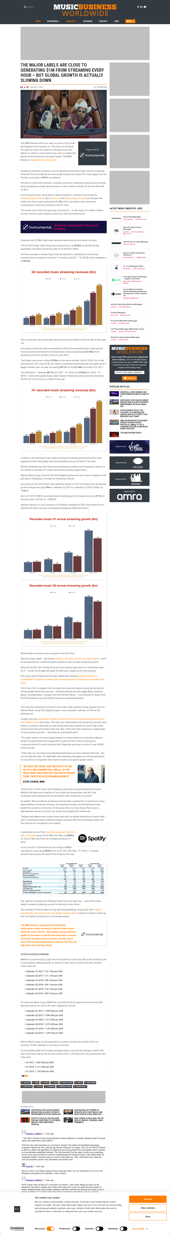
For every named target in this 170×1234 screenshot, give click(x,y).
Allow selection (148, 1208)
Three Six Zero (141, 219)
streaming (51, 1086)
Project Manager (118, 312)
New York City (128, 257)
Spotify (68, 691)
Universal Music (65, 1086)
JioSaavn (47, 694)
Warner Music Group (75, 198)
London (126, 232)
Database (87, 21)
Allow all (148, 1199)
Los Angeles (128, 219)
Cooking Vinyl (124, 323)
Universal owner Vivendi (32, 198)
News (38, 21)
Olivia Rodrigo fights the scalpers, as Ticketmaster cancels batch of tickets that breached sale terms (134, 413)
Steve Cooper (53, 710)
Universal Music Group (72, 909)
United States (67, 1083)
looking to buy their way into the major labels (76, 658)
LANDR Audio (141, 257)
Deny (147, 1216)
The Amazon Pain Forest (131, 433)
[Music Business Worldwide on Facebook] (138, 6)
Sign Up (131, 378)
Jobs (116, 21)
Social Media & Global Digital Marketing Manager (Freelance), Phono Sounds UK (135, 292)
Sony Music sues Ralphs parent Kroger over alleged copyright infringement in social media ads (46, 1112)
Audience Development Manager (125, 337)
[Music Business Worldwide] (85, 10)
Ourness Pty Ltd (129, 244)
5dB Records (123, 340)
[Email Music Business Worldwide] (145, 6)
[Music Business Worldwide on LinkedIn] (141, 6)
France (46, 1083)
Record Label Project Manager (132, 228)
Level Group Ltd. (139, 269)
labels (79, 1083)
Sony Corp (55, 198)
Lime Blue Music (125, 307)
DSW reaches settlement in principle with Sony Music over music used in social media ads (88, 1112)
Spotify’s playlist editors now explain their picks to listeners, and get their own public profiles (46, 1121)
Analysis (27, 1083)
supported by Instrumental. (43, 160)
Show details (138, 1229)
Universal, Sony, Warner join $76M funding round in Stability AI (134, 394)
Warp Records (125, 315)
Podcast (103, 21)
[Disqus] (64, 1162)
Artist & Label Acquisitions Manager (126, 304)
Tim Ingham (102, 87)
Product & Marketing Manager (124, 321)
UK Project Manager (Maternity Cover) (127, 329)
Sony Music (43, 461)
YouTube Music (34, 694)
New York (126, 281)
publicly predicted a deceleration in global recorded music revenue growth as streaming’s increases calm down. (62, 679)
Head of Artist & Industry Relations (134, 254)
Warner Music (81, 1086)
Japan (55, 1083)
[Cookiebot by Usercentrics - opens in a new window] (17, 1229)
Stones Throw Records (127, 331)
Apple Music (88, 691)
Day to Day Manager (132, 217)
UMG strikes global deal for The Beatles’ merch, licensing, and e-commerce (89, 1120)
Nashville (126, 269)
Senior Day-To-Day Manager (135, 242)
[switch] (76, 1229)
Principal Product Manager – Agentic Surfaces (135, 278)
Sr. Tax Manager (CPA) (133, 266)
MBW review (91, 1083)
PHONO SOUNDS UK (130, 298)
